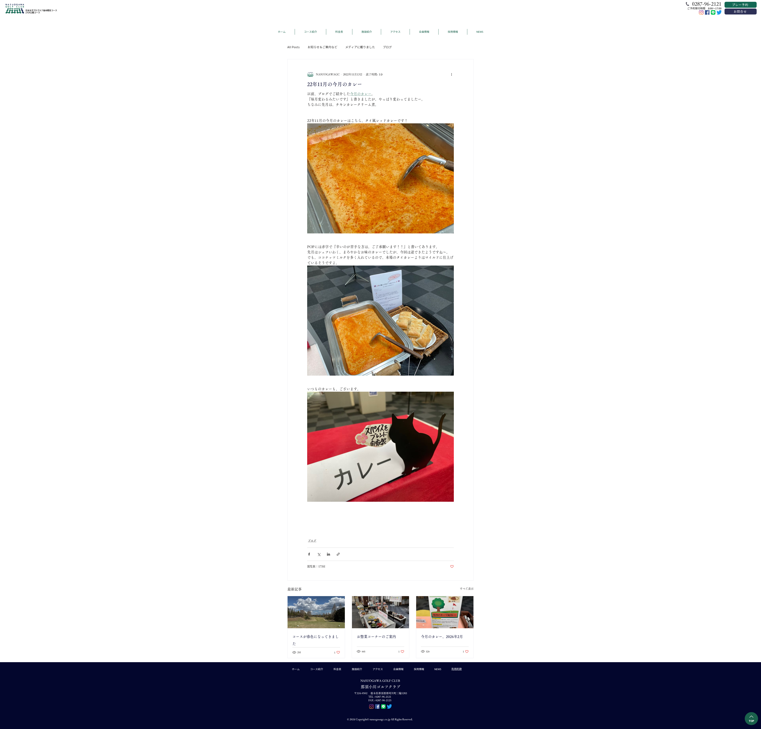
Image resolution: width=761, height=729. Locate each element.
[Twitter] (719, 12)
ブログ (387, 47)
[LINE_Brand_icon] (713, 12)
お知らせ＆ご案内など (322, 47)
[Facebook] (707, 12)
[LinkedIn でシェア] (328, 554)
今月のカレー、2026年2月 (442, 636)
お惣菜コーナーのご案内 (376, 636)
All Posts (293, 47)
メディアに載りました (360, 47)
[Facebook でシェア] (309, 554)
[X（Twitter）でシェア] (319, 554)
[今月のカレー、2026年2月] (444, 612)
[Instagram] (701, 12)
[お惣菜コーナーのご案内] (380, 612)
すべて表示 (467, 588)
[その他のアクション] (451, 74)
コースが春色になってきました (315, 640)
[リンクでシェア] (338, 554)
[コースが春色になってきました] (316, 612)
